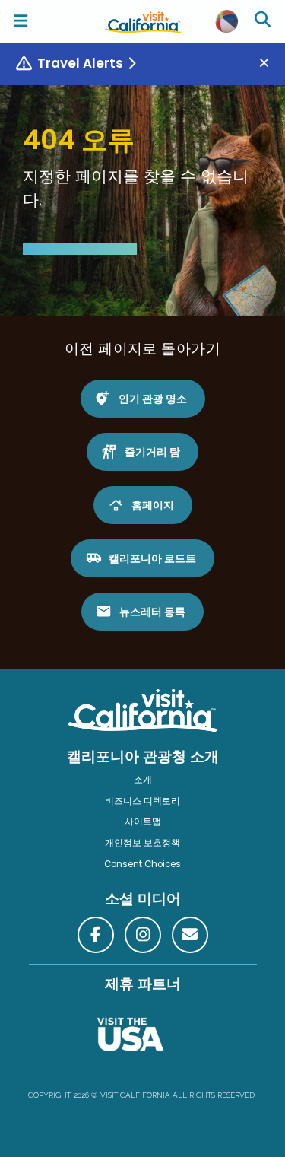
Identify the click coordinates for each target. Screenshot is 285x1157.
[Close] (270, 63)
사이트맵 (143, 821)
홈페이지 (152, 505)
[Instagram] (143, 935)
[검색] (264, 21)
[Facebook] (96, 935)
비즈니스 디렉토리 (142, 801)
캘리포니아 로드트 (152, 558)
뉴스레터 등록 (152, 611)
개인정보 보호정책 (142, 843)
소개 (143, 780)
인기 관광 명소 (153, 398)
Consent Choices (142, 864)
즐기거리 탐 (152, 451)
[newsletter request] (190, 935)
